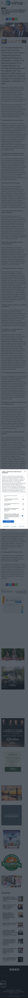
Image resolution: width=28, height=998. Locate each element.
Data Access (14, 526)
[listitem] (14, 496)
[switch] (23, 499)
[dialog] (14, 499)
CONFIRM (8, 521)
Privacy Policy (22, 526)
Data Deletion (6, 526)
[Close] (25, 472)
